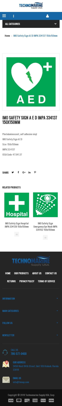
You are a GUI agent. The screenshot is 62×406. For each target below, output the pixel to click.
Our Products (21, 273)
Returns (11, 281)
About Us (36, 273)
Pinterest (35, 172)
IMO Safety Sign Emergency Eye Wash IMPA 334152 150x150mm (45, 226)
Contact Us (51, 273)
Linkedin (29, 172)
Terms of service (46, 281)
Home (7, 273)
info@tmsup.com (21, 382)
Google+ (23, 172)
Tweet (12, 172)
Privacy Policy (26, 281)
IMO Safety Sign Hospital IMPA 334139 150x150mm (17, 225)
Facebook (18, 172)
